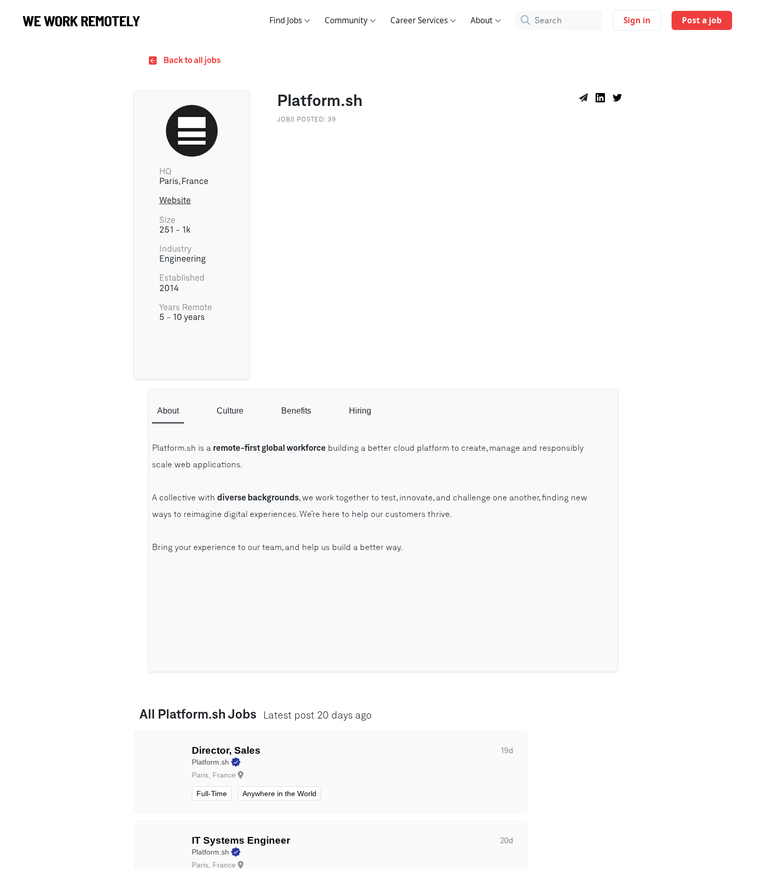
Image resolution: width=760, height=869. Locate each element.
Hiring (360, 410)
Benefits (296, 410)
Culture (230, 410)
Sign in (637, 20)
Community (346, 20)
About (481, 20)
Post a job (702, 20)
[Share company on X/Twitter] (619, 99)
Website (175, 200)
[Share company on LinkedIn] (602, 99)
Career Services (419, 20)
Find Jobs (285, 20)
